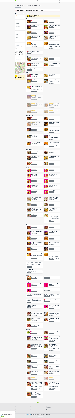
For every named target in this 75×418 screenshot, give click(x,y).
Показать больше (33, 22)
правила (2, 415)
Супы (16, 20)
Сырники (17, 37)
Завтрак (17, 34)
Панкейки (17, 40)
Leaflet (19, 73)
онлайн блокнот (29, 414)
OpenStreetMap (23, 73)
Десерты (17, 21)
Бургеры (17, 31)
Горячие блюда (18, 26)
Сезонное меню (18, 23)
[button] (19, 67)
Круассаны (17, 39)
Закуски (17, 29)
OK (2, 416)
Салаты (17, 18)
